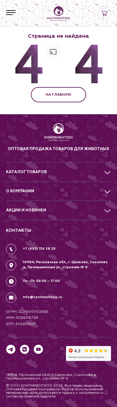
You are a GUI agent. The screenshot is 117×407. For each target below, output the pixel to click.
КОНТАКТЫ (18, 230)
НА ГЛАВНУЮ (58, 94)
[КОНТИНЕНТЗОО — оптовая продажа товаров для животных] (58, 134)
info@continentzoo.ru (42, 297)
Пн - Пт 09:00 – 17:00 (41, 281)
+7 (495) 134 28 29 (39, 249)
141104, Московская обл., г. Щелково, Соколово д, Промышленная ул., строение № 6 (65, 264)
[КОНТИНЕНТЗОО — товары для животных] (58, 13)
